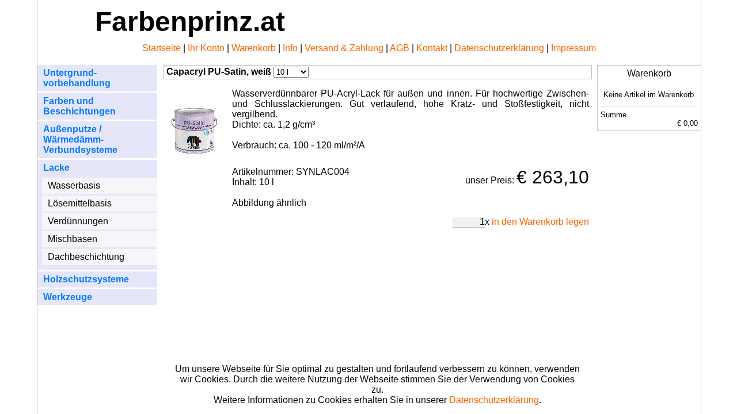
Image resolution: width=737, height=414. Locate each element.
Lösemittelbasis (80, 203)
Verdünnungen (78, 221)
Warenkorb (253, 48)
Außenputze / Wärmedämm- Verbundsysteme (80, 139)
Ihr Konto (206, 48)
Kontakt (431, 48)
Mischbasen (72, 239)
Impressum (573, 48)
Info (290, 48)
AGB (399, 48)
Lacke (56, 167)
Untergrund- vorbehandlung (77, 78)
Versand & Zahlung (344, 48)
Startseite (161, 48)
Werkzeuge (67, 297)
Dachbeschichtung (86, 257)
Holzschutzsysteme (86, 279)
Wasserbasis (74, 185)
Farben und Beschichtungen (79, 106)
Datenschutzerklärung (499, 48)
